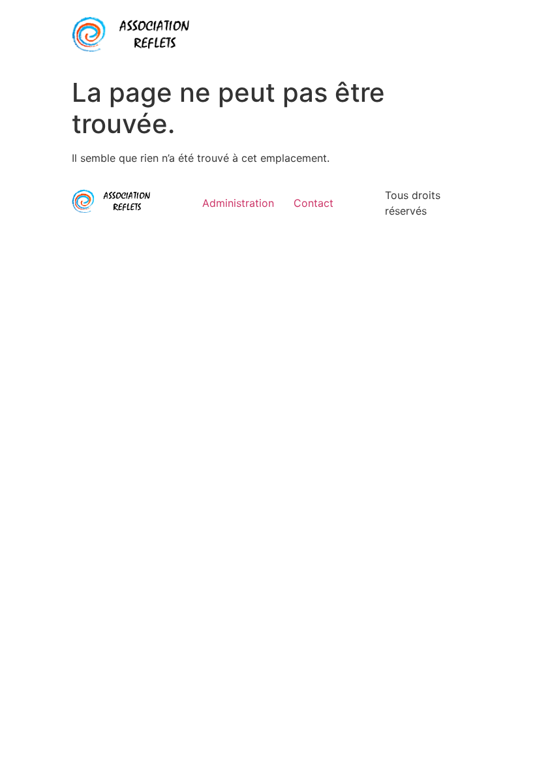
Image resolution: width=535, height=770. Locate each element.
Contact (313, 202)
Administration (238, 202)
